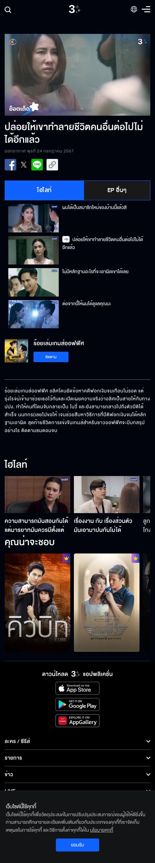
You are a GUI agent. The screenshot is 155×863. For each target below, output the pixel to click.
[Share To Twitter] (24, 164)
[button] (41, 75)
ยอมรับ (77, 845)
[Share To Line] (37, 164)
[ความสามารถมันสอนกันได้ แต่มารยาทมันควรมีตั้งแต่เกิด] (37, 494)
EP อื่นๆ (117, 190)
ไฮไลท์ (44, 190)
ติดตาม (51, 357)
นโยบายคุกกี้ (101, 830)
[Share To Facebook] (10, 164)
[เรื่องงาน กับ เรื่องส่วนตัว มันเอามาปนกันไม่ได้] (107, 494)
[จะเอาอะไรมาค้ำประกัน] (37, 602)
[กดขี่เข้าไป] (107, 602)
